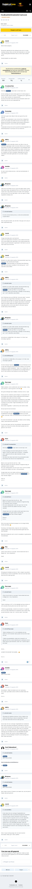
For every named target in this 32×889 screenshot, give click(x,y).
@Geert (3, 672)
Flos (6, 547)
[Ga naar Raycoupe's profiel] (2, 383)
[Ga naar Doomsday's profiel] (2, 112)
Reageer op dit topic (16, 30)
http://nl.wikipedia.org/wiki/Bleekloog (9, 762)
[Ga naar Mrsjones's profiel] (2, 184)
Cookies (20, 885)
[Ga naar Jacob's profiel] (2, 41)
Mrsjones (8, 184)
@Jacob (8, 90)
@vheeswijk (24, 473)
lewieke (7, 166)
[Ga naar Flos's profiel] (2, 547)
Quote (6, 63)
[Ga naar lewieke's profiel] (2, 167)
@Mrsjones (16, 413)
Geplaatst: (11, 42)
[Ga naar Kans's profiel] (2, 439)
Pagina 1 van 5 (14, 35)
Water (11, 25)
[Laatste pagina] (30, 35)
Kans (6, 438)
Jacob (4, 23)
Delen (8, 869)
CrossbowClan (9, 86)
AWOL (7, 139)
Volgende (25, 35)
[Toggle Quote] (3, 211)
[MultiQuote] (2, 63)
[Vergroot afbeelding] (21, 388)
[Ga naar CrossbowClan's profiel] (2, 86)
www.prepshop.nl (16, 73)
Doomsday (8, 111)
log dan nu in (13, 854)
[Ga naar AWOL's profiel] (2, 140)
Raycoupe (8, 382)
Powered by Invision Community (16, 886)
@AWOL (3, 263)
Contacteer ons (13, 885)
